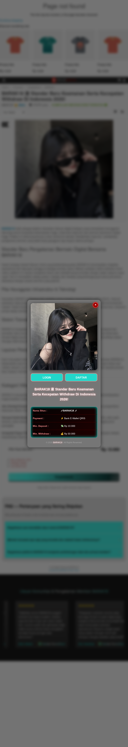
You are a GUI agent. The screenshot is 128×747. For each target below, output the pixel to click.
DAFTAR (81, 377)
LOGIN (47, 377)
